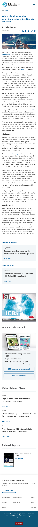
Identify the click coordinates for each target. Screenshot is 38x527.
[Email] (32, 31)
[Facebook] (25, 31)
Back (6, 10)
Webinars (4, 502)
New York (33, 500)
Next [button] (35, 461)
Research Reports (6, 497)
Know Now (9, 491)
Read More (7, 259)
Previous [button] (2, 461)
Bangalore (33, 507)
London (32, 497)
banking (15, 154)
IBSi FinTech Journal (17, 497)
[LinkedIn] (23, 31)
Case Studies (5, 505)
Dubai (32, 502)
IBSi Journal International (19, 369)
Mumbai (33, 505)
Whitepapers (5, 500)
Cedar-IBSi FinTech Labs (18, 505)
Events (3, 510)
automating (6, 54)
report (23, 69)
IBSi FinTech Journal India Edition (21, 500)
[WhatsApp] (35, 31)
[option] (19, 461)
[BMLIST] (19, 307)
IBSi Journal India (19, 376)
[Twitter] (28, 31)
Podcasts (4, 507)
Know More (19, 458)
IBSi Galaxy (16, 502)
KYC (33, 110)
